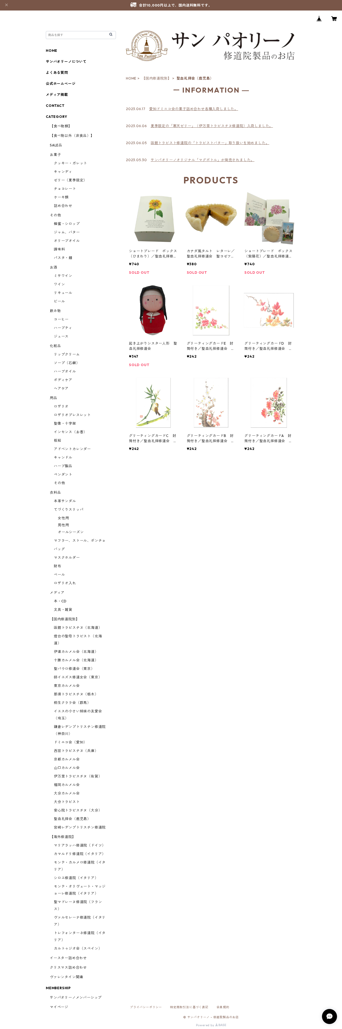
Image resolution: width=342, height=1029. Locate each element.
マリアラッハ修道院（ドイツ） (80, 845)
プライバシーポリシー (146, 1007)
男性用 (63, 525)
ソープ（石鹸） (67, 363)
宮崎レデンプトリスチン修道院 (80, 827)
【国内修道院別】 (156, 78)
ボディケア (63, 380)
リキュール (63, 293)
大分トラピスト (67, 802)
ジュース (61, 336)
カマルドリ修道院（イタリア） (80, 854)
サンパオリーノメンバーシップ (76, 997)
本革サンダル (65, 501)
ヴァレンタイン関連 (66, 977)
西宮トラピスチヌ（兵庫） (76, 750)
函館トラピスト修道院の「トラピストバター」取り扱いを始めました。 (210, 143)
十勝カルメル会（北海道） (76, 660)
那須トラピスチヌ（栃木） (76, 694)
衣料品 (55, 492)
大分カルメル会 (67, 793)
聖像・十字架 (65, 423)
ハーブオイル (65, 371)
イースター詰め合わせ (68, 958)
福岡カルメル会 (67, 785)
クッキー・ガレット (70, 163)
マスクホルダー (67, 557)
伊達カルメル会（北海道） (76, 651)
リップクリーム (67, 354)
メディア (57, 592)
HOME (131, 78)
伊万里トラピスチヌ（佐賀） (78, 776)
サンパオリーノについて (66, 61)
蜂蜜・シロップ (67, 223)
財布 (57, 566)
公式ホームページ (60, 83)
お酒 (53, 267)
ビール (59, 301)
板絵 (57, 440)
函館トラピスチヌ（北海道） (78, 627)
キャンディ (63, 171)
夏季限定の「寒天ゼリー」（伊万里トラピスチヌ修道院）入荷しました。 (212, 126)
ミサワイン (63, 276)
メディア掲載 (57, 94)
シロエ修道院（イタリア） (76, 878)
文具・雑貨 (63, 609)
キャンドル (63, 457)
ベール (59, 574)
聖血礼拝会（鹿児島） (72, 819)
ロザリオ (61, 406)
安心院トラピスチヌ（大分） (78, 810)
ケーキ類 (61, 197)
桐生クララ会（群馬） (72, 702)
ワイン (59, 284)
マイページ (59, 1007)
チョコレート (65, 188)
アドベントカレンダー (72, 449)
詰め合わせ (63, 205)
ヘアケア (61, 388)
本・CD (60, 601)
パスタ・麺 (63, 257)
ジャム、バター (67, 232)
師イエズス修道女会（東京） (78, 677)
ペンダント (63, 474)
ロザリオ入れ (65, 583)
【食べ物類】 (61, 126)
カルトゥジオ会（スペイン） (78, 948)
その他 (55, 215)
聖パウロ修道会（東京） (74, 668)
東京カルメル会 (67, 685)
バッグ (59, 549)
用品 (53, 398)
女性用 (63, 518)
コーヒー (61, 319)
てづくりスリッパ (68, 509)
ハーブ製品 (63, 466)
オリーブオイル (67, 240)
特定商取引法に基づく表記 (189, 1007)
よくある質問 (57, 72)
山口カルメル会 (67, 767)
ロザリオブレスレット (72, 415)
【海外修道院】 (63, 837)
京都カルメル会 (67, 759)
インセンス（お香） (70, 432)
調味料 (59, 249)
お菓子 (55, 154)
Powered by (205, 1025)
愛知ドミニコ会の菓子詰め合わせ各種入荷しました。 (193, 109)
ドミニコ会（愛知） (70, 742)
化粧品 (55, 346)
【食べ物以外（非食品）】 (72, 135)
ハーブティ (63, 328)
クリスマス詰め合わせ (68, 967)
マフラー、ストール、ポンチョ (80, 540)
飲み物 (55, 311)
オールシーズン (71, 532)
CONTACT (55, 105)
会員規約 (223, 1007)
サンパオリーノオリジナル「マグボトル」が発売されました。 (202, 160)
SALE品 (56, 145)
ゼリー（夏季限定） (70, 180)
